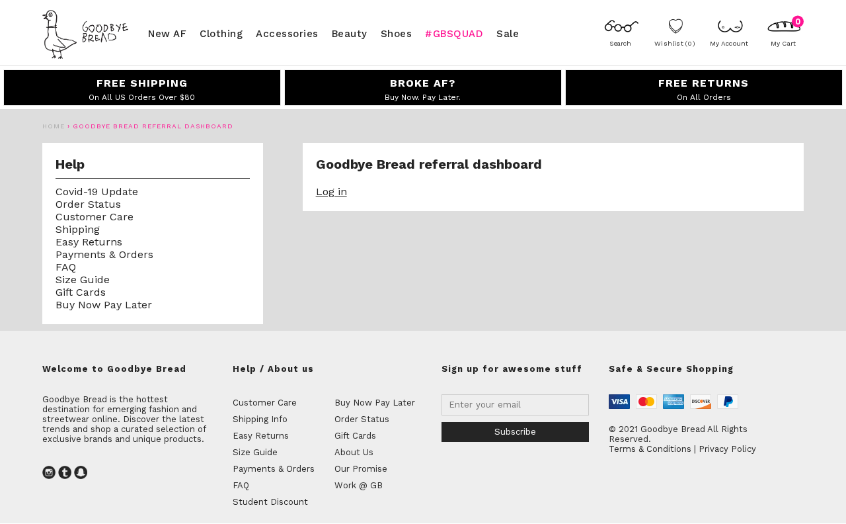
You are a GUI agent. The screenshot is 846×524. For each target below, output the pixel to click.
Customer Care (95, 216)
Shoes (396, 33)
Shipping (78, 229)
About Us (353, 452)
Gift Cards (81, 292)
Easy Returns (89, 242)
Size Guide (83, 279)
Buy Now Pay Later (104, 304)
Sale (507, 33)
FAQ (66, 267)
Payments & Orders (104, 254)
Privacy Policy (727, 449)
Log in (331, 191)
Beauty (349, 33)
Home (53, 126)
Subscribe (515, 432)
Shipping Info (260, 419)
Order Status (88, 204)
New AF (167, 33)
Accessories (287, 33)
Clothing (221, 33)
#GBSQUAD (454, 33)
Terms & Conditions (650, 449)
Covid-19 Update (97, 191)
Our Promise (360, 469)
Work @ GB (358, 485)
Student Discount (270, 502)
